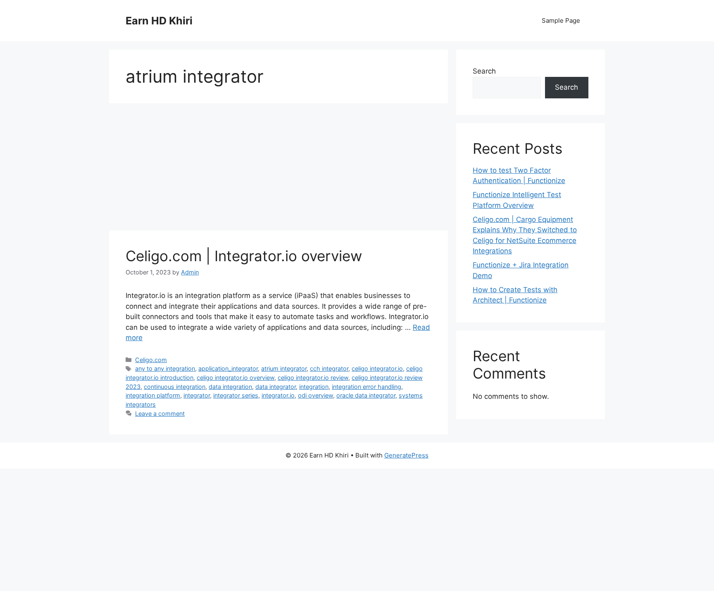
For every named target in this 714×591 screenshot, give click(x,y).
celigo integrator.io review (313, 377)
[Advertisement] (278, 169)
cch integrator (329, 368)
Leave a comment (160, 413)
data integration (230, 386)
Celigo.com (151, 359)
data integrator (275, 386)
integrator (196, 395)
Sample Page (561, 20)
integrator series (235, 395)
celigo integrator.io (377, 368)
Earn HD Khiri (159, 20)
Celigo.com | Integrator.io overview (244, 256)
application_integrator (228, 368)
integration (313, 386)
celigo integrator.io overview (235, 377)
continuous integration (174, 386)
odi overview (315, 395)
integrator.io (278, 395)
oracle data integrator (365, 395)
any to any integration (165, 368)
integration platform (153, 395)
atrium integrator (284, 368)
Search (484, 71)
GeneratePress (406, 455)
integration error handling (366, 386)
